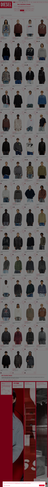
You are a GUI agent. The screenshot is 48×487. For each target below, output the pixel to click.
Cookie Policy (29, 483)
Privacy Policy (24, 483)
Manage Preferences (17, 483)
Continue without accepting (6, 485)
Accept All (42, 485)
